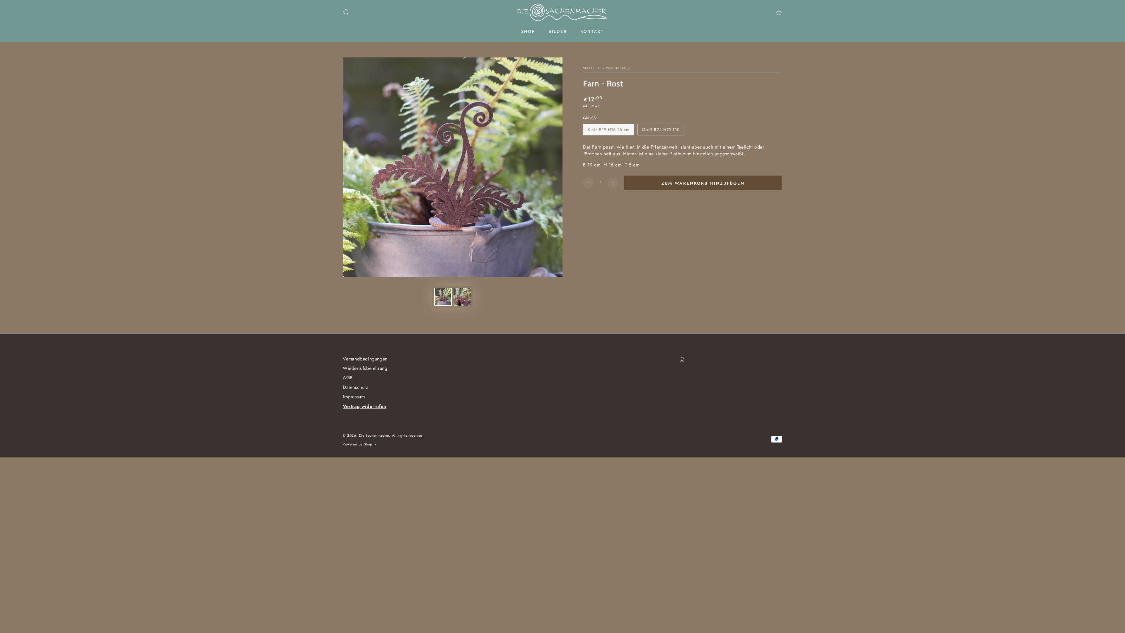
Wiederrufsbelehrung (365, 368)
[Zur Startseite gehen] (562, 12)
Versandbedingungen (365, 358)
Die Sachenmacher (374, 435)
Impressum (354, 396)
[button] (346, 12)
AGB (348, 377)
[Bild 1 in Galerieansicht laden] (443, 297)
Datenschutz (355, 387)
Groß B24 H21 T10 (661, 131)
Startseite (592, 68)
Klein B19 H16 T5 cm (608, 131)
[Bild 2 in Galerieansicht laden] (462, 297)
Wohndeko (616, 68)
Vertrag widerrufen (364, 406)
